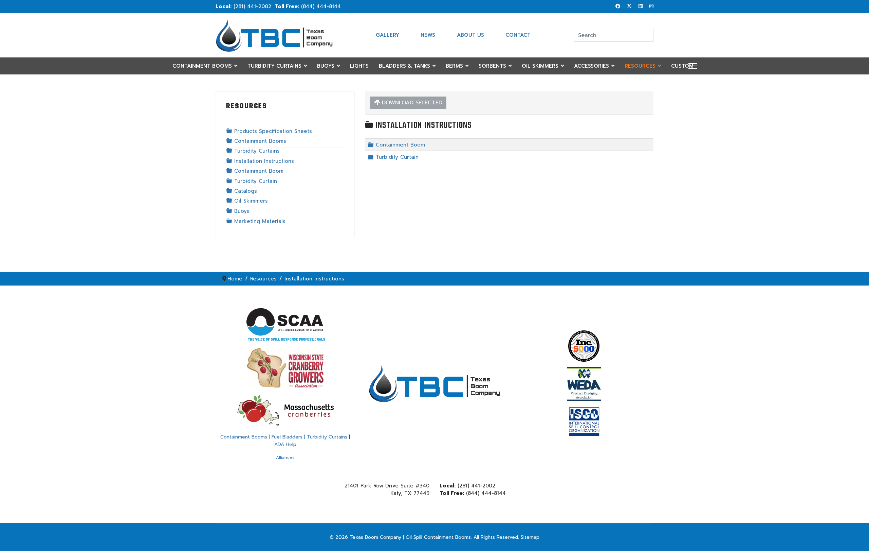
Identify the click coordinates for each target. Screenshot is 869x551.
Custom (682, 66)
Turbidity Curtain (255, 181)
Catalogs (245, 191)
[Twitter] (629, 6)
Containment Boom (258, 171)
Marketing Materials (259, 221)
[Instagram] (651, 6)
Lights (359, 66)
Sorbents (492, 66)
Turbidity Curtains (274, 66)
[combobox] (613, 35)
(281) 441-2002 (252, 6)
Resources (640, 66)
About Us (470, 35)
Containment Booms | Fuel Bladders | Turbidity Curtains (283, 437)
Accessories (591, 66)
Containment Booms (202, 66)
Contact (518, 35)
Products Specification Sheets (273, 131)
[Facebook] (617, 6)
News (428, 35)
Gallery (387, 35)
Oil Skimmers (540, 66)
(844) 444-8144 (321, 6)
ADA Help (285, 444)
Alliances (285, 457)
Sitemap (530, 537)
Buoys (325, 66)
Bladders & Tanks (404, 66)
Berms (454, 66)
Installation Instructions (264, 161)
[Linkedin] (641, 6)
